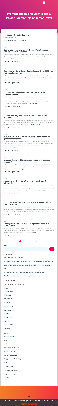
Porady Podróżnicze (10, 355)
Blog (5, 32)
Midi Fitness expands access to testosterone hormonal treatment (27, 116)
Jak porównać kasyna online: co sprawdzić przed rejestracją (25, 182)
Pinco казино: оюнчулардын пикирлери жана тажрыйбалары (24, 93)
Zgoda (23, 403)
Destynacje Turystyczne (11, 347)
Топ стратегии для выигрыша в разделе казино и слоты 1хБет (26, 224)
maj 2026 (7, 302)
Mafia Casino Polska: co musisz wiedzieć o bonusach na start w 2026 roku (27, 203)
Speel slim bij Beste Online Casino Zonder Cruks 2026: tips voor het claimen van (28, 72)
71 (29, 241)
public (5, 47)
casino (6, 344)
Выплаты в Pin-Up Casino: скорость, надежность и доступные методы (27, 138)
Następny (35, 241)
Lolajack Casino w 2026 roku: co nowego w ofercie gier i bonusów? (27, 161)
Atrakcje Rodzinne (10, 336)
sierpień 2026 (8, 291)
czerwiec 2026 (8, 299)
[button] (44, 2)
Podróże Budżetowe (10, 351)
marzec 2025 (8, 317)
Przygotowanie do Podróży (12, 359)
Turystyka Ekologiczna (11, 374)
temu (21, 40)
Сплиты (6, 377)
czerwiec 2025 (8, 310)
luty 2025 (7, 321)
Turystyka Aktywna (10, 366)
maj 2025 (7, 314)
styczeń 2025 (8, 325)
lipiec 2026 (7, 295)
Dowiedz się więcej (20, 58)
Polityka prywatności (32, 403)
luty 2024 (7, 329)
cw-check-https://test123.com (16, 35)
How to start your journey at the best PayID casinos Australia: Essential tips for (26, 51)
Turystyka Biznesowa (10, 370)
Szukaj (5, 245)
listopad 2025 (8, 306)
